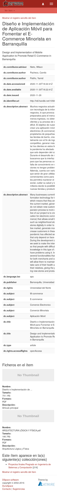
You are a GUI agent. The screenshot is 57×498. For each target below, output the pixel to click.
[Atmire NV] (46, 483)
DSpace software (10, 479)
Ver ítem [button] (9, 10)
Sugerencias (19, 488)
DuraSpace (7, 485)
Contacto (6, 488)
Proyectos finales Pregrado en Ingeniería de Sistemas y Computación (29, 466)
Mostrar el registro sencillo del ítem (19, 17)
